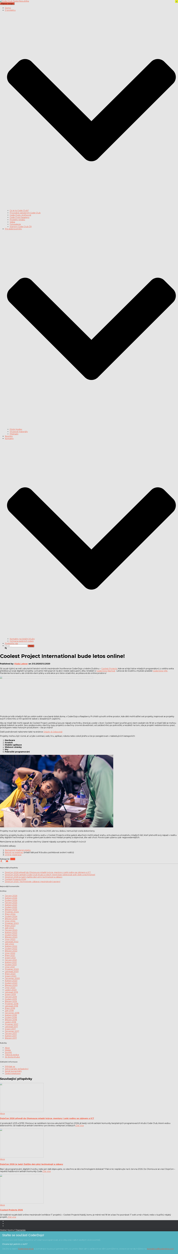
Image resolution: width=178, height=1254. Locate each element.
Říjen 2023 (10, 925)
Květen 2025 (11, 905)
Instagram (7, 1226)
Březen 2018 (11, 1020)
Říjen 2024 (10, 914)
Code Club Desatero (19, 217)
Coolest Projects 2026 (15, 879)
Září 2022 (9, 944)
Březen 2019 (11, 1001)
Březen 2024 (11, 919)
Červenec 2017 (12, 1031)
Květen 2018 (11, 1015)
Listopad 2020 (12, 971)
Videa (12, 222)
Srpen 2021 (10, 958)
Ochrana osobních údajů (22, 641)
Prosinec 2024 (12, 912)
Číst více (79, 1125)
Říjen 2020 (10, 974)
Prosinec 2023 (12, 923)
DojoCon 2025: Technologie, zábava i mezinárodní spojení (32, 881)
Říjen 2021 (10, 955)
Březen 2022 (11, 951)
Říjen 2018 (10, 1008)
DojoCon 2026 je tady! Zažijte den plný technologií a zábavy (33, 877)
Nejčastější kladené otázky (18, 850)
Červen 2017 (11, 1033)
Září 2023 (9, 928)
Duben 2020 (11, 983)
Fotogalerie (15, 224)
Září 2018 (9, 1010)
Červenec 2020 (12, 978)
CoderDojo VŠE (160, 671)
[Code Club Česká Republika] (14, 1)
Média (8, 1050)
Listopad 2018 (11, 1006)
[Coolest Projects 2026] (22, 1203)
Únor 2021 (10, 967)
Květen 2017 (11, 1036)
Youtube (7, 1224)
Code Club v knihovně (20, 215)
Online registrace (13, 855)
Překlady (14, 434)
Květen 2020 (11, 981)
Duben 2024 (11, 916)
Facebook (7, 1222)
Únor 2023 (10, 939)
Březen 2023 (11, 937)
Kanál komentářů (13, 1071)
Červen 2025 (11, 902)
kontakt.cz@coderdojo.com (160, 1249)
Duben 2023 (11, 935)
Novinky (9, 436)
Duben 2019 (11, 999)
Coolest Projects (109, 668)
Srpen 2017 (10, 1029)
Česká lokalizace (13, 1073)
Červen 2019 (11, 997)
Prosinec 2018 (11, 1004)
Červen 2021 (11, 960)
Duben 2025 (11, 907)
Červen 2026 (11, 896)
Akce (12, 859)
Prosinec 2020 (12, 969)
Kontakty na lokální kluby (22, 639)
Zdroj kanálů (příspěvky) (16, 1069)
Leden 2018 (10, 1022)
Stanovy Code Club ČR (21, 226)
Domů (8, 8)
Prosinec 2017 (11, 1024)
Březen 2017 (11, 1038)
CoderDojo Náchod (106, 671)
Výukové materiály (19, 431)
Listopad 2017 (11, 1027)
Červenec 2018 (12, 1013)
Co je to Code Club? (19, 210)
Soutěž (8, 1052)
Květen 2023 (11, 932)
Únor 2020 (10, 987)
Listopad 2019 (11, 992)
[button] (91, 208)
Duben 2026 (11, 900)
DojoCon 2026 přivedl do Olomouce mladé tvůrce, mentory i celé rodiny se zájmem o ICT (48, 872)
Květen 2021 (11, 962)
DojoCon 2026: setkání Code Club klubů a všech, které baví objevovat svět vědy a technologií (50, 875)
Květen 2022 (11, 946)
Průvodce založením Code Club (25, 213)
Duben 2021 (11, 964)
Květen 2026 (11, 898)
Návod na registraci (14, 852)
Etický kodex (16, 429)
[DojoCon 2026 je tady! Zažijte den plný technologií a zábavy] (22, 1157)
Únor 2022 (10, 953)
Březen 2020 (11, 985)
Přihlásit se (10, 1066)
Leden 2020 (11, 990)
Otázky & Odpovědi (52, 732)
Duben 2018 (11, 1017)
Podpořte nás (11, 643)
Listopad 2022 (11, 942)
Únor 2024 (10, 921)
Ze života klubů (12, 1057)
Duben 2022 (11, 948)
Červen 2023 (11, 930)
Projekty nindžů (17, 220)
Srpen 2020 (10, 976)
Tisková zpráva (12, 1055)
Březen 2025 (11, 909)
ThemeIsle (20, 1230)
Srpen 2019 (10, 994)
